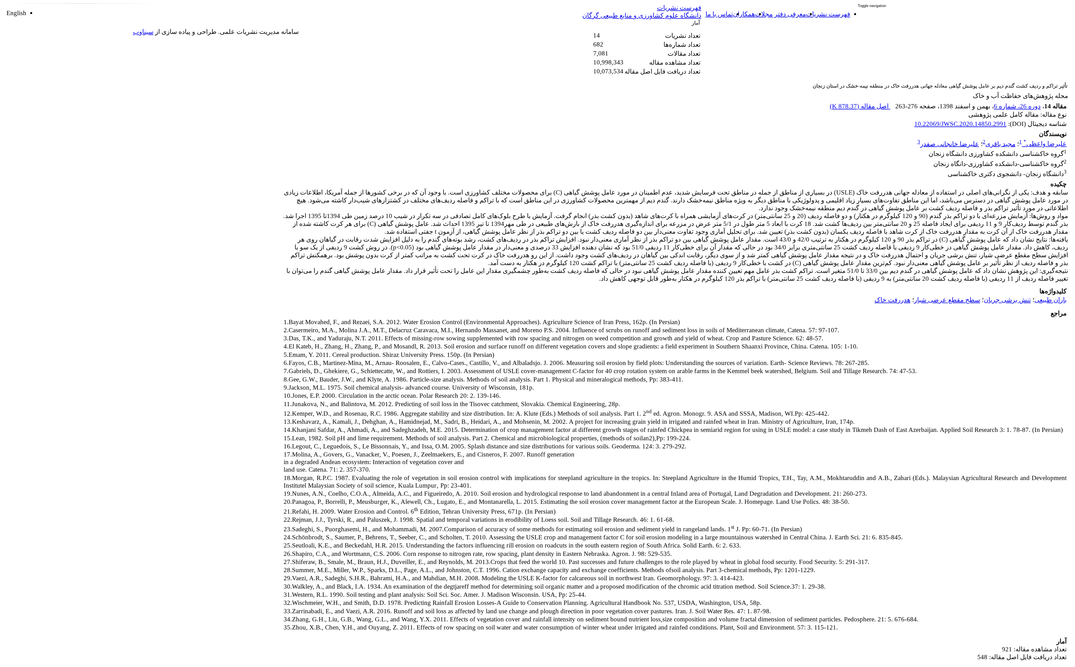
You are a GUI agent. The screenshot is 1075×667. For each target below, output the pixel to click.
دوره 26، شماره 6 (1017, 106)
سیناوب (143, 31)
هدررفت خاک (892, 299)
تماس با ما (719, 14)
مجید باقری (1000, 143)
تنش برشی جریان (1007, 299)
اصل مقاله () (860, 106)
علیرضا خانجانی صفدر (949, 143)
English (16, 13)
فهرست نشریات (828, 14)
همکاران (744, 14)
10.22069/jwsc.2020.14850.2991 (960, 123)
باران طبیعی (1050, 299)
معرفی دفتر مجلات (780, 14)
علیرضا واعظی (1045, 143)
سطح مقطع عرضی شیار (947, 299)
